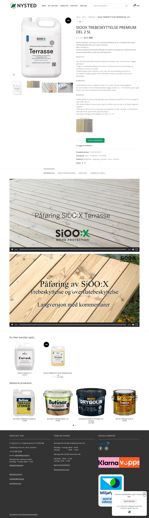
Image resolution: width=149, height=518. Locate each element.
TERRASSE (91, 17)
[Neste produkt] (82, 21)
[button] (74, 215)
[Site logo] (23, 5)
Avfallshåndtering (16, 479)
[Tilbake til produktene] (80, 21)
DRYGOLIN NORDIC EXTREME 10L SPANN (91, 420)
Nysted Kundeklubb (62, 465)
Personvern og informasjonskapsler (23, 514)
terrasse (116, 159)
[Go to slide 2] (75, 425)
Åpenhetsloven (15, 474)
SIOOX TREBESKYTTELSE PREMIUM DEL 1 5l (57, 374)
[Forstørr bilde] (14, 74)
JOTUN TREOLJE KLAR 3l (124, 419)
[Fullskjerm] (137, 250)
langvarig (96, 159)
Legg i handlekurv (95, 140)
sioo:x (110, 159)
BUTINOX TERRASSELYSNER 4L (24, 419)
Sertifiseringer (15, 483)
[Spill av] (12, 250)
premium (103, 159)
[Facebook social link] (82, 163)
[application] (74, 215)
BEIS (84, 17)
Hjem (78, 17)
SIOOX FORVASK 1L (24, 373)
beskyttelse (87, 159)
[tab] (49, 172)
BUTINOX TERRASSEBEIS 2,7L (58, 419)
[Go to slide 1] (73, 425)
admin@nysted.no (22, 455)
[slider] (72, 249)
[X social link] (85, 163)
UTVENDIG (102, 156)
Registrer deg (129, 501)
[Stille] (133, 250)
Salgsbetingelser (16, 465)
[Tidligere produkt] (77, 21)
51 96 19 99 (17, 451)
